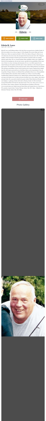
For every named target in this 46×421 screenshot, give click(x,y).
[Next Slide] (42, 306)
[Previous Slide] (3, 306)
